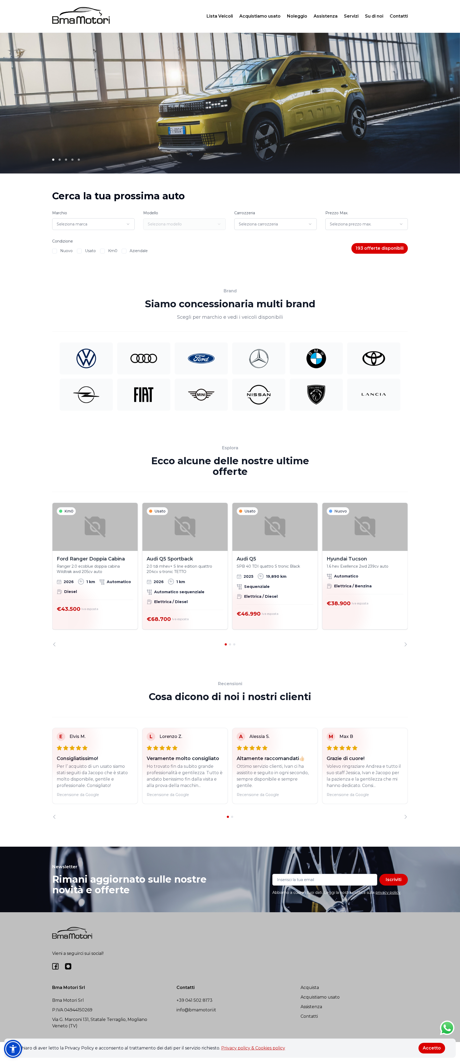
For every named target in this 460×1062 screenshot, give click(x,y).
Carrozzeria (244, 213)
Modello (150, 213)
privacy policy (388, 892)
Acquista (310, 987)
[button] (13, 1049)
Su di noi (374, 16)
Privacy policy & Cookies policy (253, 1048)
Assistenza (326, 16)
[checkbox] (54, 251)
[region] (230, 575)
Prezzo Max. (336, 213)
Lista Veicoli (220, 16)
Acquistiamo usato (260, 16)
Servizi (351, 16)
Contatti (399, 16)
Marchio (59, 213)
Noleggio (297, 16)
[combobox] (93, 224)
